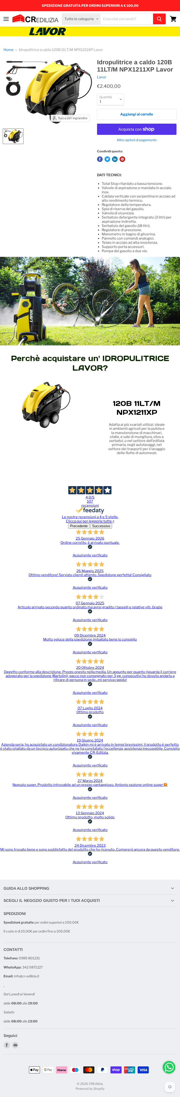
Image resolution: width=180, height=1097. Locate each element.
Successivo (101, 526)
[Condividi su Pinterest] (122, 159)
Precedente (79, 526)
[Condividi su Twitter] (107, 159)
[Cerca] (159, 19)
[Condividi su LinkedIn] (115, 159)
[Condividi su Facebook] (100, 159)
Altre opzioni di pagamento (137, 140)
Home (9, 50)
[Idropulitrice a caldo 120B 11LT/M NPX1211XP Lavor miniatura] (13, 136)
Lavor (101, 77)
